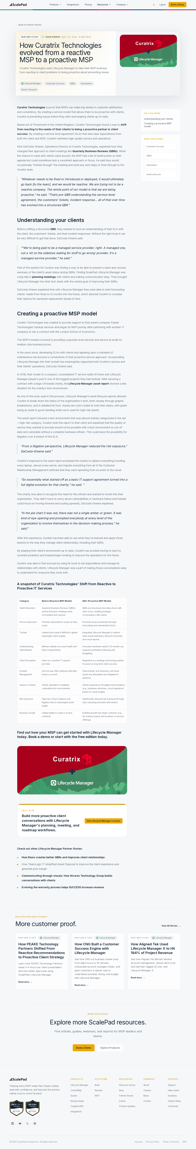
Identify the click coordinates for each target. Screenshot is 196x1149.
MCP (97, 1095)
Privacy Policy (152, 1142)
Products (54, 4)
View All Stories (171, 925)
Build (97, 1085)
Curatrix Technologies (31, 107)
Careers (147, 1090)
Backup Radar (77, 1101)
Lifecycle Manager (79, 1085)
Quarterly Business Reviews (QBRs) (95, 151)
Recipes (99, 1090)
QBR (53, 229)
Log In (163, 4)
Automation (86, 83)
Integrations (73, 4)
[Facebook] (35, 1123)
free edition (87, 737)
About (146, 1085)
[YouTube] (20, 1123)
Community (173, 1106)
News (146, 1095)
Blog (121, 1090)
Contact (147, 1101)
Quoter (74, 1095)
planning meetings (44, 276)
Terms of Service (171, 1142)
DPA (184, 1142)
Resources (102, 4)
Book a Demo (177, 4)
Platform (101, 1079)
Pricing (88, 4)
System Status (174, 1101)
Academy (172, 1095)
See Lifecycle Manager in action (103, 821)
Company (121, 4)
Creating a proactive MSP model (158, 125)
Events (122, 1101)
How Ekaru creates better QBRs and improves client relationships (63, 857)
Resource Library (127, 1085)
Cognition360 (77, 1106)
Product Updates (127, 1106)
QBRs (72, 83)
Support (173, 1079)
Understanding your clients (158, 118)
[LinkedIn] (12, 1123)
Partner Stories (126, 1095)
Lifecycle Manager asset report (89, 383)
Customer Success (55, 83)
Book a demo (39, 737)
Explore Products (110, 1047)
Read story (25, 982)
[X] (27, 1123)
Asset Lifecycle (29, 89)
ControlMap (76, 1090)
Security (138, 1142)
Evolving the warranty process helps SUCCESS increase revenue (63, 887)
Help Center (173, 1090)
